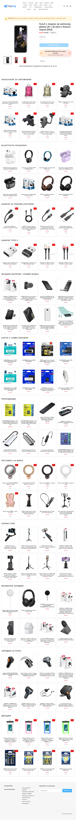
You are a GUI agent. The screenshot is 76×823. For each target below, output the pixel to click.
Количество (42, 36)
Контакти (24, 799)
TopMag (66, 813)
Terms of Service (26, 801)
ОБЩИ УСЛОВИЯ (27, 793)
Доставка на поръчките (28, 791)
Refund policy (25, 803)
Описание (42, 61)
